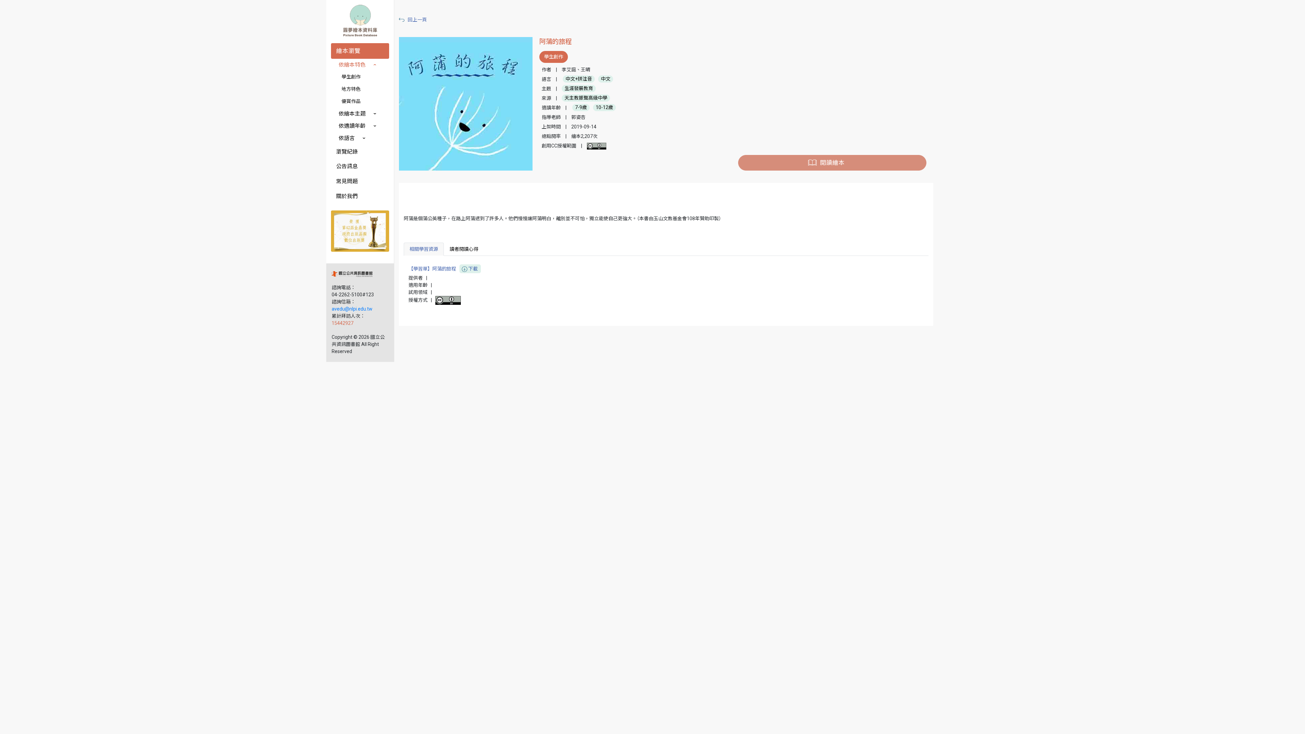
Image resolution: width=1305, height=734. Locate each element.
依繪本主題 (352, 113)
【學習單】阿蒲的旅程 (443, 269)
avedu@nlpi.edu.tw (352, 309)
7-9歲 (581, 107)
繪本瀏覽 (348, 51)
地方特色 (351, 89)
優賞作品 (351, 101)
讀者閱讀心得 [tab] (464, 249)
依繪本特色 (352, 65)
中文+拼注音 (579, 79)
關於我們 (347, 196)
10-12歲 (604, 107)
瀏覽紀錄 (347, 151)
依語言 (346, 138)
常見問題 (347, 181)
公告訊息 (347, 166)
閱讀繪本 (832, 162)
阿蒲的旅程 (555, 42)
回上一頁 (417, 19)
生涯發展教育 (578, 88)
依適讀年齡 (352, 126)
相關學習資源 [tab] (424, 249)
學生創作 (351, 77)
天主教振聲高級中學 (585, 98)
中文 (605, 79)
